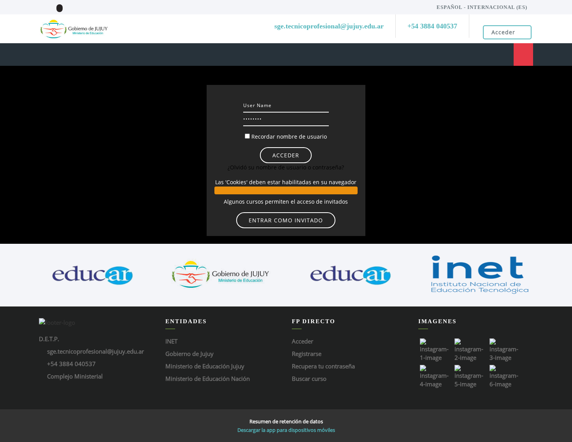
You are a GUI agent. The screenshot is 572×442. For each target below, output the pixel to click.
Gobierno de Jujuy (189, 353)
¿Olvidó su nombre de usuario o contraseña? (286, 167)
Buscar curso (309, 378)
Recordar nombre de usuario (289, 136)
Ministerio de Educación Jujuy (204, 366)
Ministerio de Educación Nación (207, 378)
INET (171, 341)
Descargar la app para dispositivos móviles (286, 429)
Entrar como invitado (286, 220)
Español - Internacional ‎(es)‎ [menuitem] (482, 7)
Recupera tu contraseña (323, 366)
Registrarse (306, 353)
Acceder (503, 32)
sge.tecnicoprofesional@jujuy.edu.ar (95, 351)
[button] (286, 190)
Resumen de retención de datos (286, 421)
